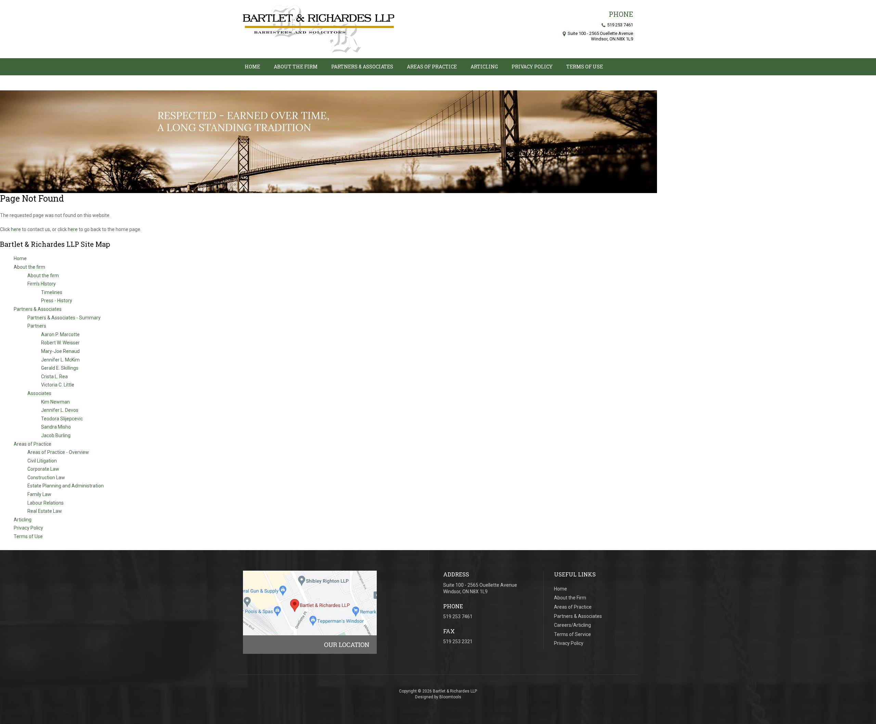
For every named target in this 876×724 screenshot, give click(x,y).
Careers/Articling (572, 625)
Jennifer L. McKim (60, 360)
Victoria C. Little (57, 385)
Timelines (51, 292)
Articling (484, 66)
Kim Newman (55, 402)
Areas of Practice (432, 66)
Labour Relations (45, 503)
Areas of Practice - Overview (58, 452)
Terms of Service (572, 634)
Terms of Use (584, 66)
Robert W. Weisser (60, 342)
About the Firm (570, 597)
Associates (39, 393)
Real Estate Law (44, 511)
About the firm (296, 66)
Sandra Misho (56, 427)
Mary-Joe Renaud (60, 351)
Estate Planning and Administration (65, 485)
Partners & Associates (362, 66)
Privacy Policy (532, 66)
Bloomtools (450, 697)
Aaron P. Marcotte (60, 334)
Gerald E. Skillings (59, 368)
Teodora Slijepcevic (62, 418)
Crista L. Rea (54, 376)
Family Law (39, 494)
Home (252, 66)
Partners (36, 326)
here (16, 229)
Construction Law (46, 477)
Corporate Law (43, 469)
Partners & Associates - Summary (64, 317)
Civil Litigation (42, 460)
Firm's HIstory (41, 284)
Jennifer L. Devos (59, 410)
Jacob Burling (55, 435)
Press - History (56, 300)
